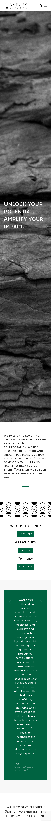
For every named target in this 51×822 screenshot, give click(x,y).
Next (41, 602)
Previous (10, 602)
